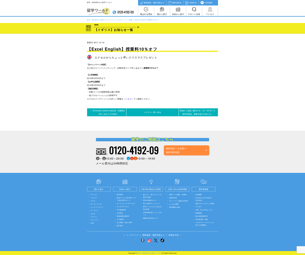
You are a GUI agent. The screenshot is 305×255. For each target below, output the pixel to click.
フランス (94, 217)
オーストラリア (96, 204)
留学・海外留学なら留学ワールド (149, 253)
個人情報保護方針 (202, 216)
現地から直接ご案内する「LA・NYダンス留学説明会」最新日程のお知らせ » (197, 112)
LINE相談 (209, 2)
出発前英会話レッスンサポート (152, 213)
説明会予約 (173, 198)
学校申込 (193, 2)
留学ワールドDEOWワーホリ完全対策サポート (126, 199)
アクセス (210, 14)
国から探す (162, 14)
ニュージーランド (97, 207)
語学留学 (120, 194)
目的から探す (178, 14)
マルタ (93, 213)
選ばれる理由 (146, 14)
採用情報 (199, 213)
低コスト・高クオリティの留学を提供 (152, 195)
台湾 (92, 223)
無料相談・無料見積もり (154, 2)
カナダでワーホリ (123, 206)
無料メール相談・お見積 (177, 194)
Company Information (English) (204, 199)
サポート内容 (194, 14)
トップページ (132, 235)
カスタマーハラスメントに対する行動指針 (205, 223)
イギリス (94, 198)
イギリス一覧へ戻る (152, 112)
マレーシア (94, 220)
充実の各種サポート (150, 200)
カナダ (93, 201)
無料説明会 (176, 2)
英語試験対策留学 (123, 216)
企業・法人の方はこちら (204, 210)
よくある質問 (174, 204)
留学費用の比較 (174, 207)
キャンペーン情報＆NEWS (178, 201)
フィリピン (94, 210)
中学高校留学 (121, 210)
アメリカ (94, 194)
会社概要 (199, 194)
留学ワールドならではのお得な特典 (152, 207)
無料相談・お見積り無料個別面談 (176, 150)
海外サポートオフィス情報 (205, 203)
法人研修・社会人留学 (124, 222)
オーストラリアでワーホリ (126, 203)
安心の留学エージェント (151, 203)
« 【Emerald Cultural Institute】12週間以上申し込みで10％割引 (107, 112)
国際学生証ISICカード (151, 218)
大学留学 (120, 213)
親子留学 (120, 226)
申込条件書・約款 (202, 219)
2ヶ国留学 (120, 219)
